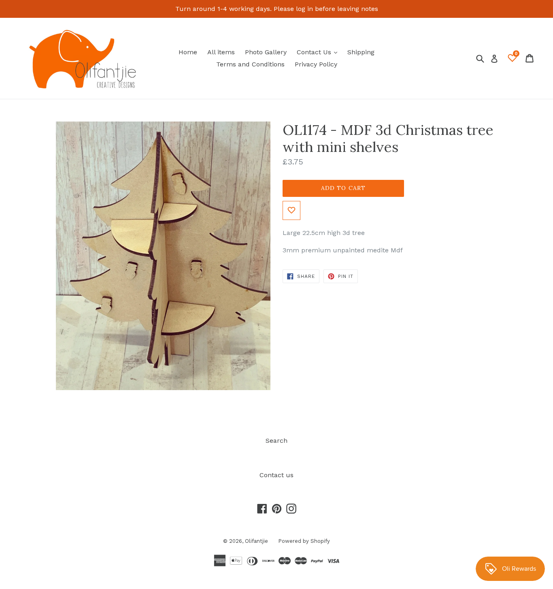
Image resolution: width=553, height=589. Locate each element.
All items (221, 52)
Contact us (276, 475)
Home (188, 52)
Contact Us (319, 52)
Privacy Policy (316, 64)
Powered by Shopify (304, 541)
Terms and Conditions (250, 64)
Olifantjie (256, 541)
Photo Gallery (266, 52)
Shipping (360, 52)
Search (276, 440)
